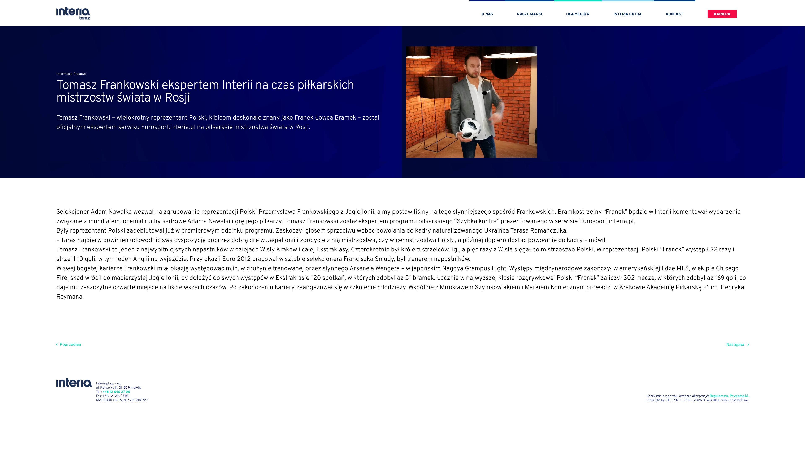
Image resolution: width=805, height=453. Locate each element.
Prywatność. (739, 396)
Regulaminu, (719, 396)
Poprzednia (70, 345)
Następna (735, 345)
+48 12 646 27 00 (116, 392)
